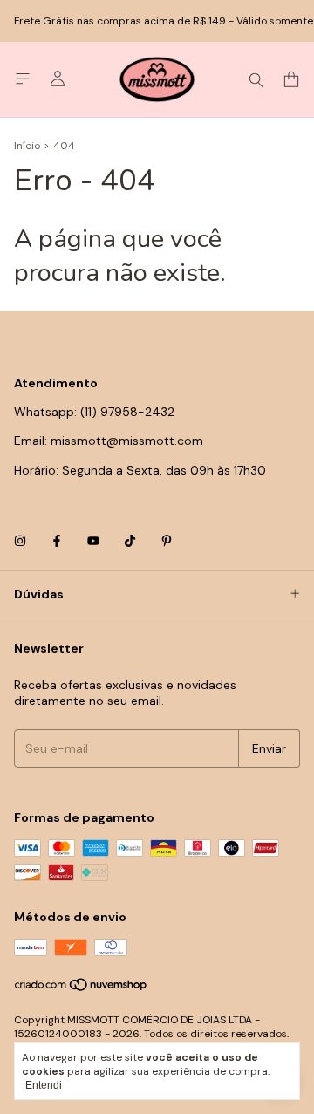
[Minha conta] (57, 79)
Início (27, 146)
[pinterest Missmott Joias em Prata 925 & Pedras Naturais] (166, 541)
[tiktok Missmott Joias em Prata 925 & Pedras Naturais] (130, 541)
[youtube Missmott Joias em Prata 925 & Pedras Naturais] (93, 541)
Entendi (43, 1085)
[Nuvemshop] (81, 988)
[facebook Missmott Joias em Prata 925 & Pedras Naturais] (57, 541)
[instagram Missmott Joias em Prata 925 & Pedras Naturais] (20, 541)
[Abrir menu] (22, 79)
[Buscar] (256, 79)
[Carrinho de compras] (291, 80)
